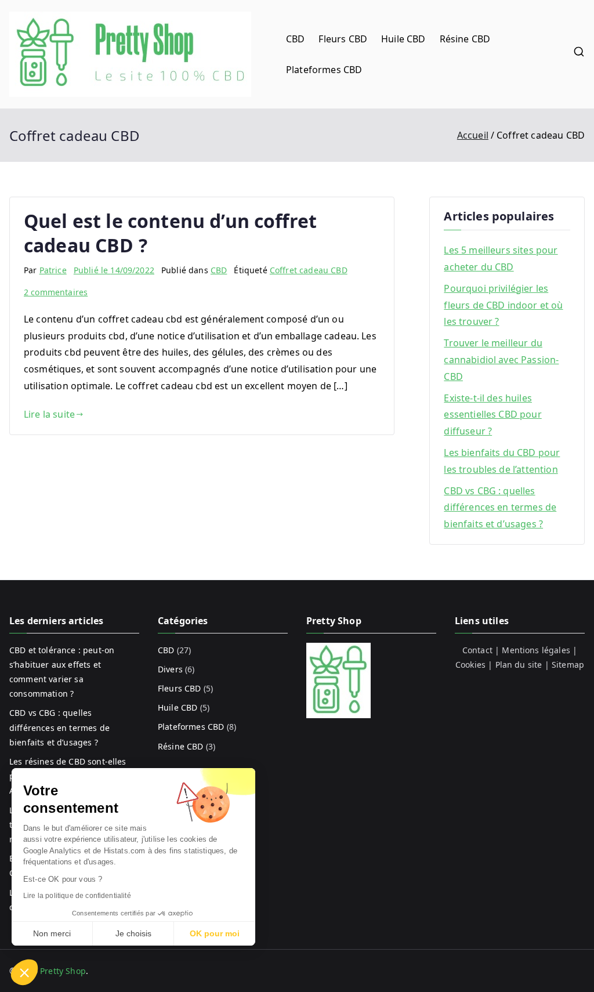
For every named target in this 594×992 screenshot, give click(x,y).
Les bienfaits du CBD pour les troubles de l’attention (502, 461)
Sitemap (568, 664)
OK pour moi (215, 933)
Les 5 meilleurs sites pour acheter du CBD (500, 258)
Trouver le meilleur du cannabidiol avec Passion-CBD (501, 359)
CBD (295, 38)
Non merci (52, 933)
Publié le (114, 270)
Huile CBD (403, 38)
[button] (24, 972)
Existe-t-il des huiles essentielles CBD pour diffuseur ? (492, 415)
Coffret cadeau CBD (308, 270)
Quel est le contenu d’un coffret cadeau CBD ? (170, 233)
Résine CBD (465, 38)
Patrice (53, 270)
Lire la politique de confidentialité (77, 896)
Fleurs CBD (342, 38)
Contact (477, 650)
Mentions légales (536, 650)
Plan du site (518, 664)
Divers (170, 669)
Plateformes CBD (324, 69)
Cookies (470, 664)
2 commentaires (56, 292)
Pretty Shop (63, 970)
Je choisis (133, 933)
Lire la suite (49, 414)
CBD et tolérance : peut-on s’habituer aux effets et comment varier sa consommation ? (61, 672)
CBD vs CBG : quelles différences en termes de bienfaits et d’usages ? (500, 507)
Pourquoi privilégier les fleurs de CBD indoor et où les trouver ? (503, 305)
